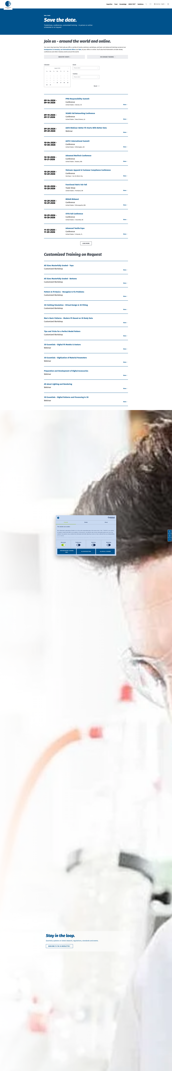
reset (95, 86)
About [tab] (106, 522)
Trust (116, 4)
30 (46, 84)
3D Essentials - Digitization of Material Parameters (65, 358)
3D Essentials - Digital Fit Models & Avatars (62, 344)
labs (80, 49)
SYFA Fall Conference (74, 214)
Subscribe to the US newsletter (59, 946)
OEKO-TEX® (132, 4)
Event (74, 65)
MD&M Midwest (72, 199)
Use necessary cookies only (67, 551)
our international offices (68, 49)
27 (60, 82)
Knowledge (123, 4)
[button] (160, 4)
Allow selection (86, 551)
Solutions (141, 4)
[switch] (78, 545)
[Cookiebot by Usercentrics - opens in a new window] (109, 518)
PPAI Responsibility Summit (77, 99)
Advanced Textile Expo (75, 228)
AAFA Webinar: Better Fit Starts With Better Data (86, 128)
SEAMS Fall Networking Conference (80, 113)
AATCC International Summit (77, 141)
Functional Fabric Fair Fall (76, 185)
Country (75, 74)
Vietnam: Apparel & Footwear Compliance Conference (88, 170)
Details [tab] (86, 522)
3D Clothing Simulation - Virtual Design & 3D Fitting (66, 305)
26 (57, 82)
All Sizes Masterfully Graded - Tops (59, 265)
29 (67, 82)
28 (64, 82)
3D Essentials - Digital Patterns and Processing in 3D (66, 397)
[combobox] (86, 68)
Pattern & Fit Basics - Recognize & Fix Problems (64, 292)
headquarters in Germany (52, 49)
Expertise (109, 4)
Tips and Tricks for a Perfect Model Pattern (62, 331)
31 (50, 84)
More (125, 104)
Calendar (46, 65)
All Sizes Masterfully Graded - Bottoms (60, 279)
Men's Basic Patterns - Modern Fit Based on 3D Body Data (68, 318)
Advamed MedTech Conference (78, 155)
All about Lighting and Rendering (58, 384)
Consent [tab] (66, 522)
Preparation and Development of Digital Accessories (66, 371)
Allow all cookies (105, 551)
